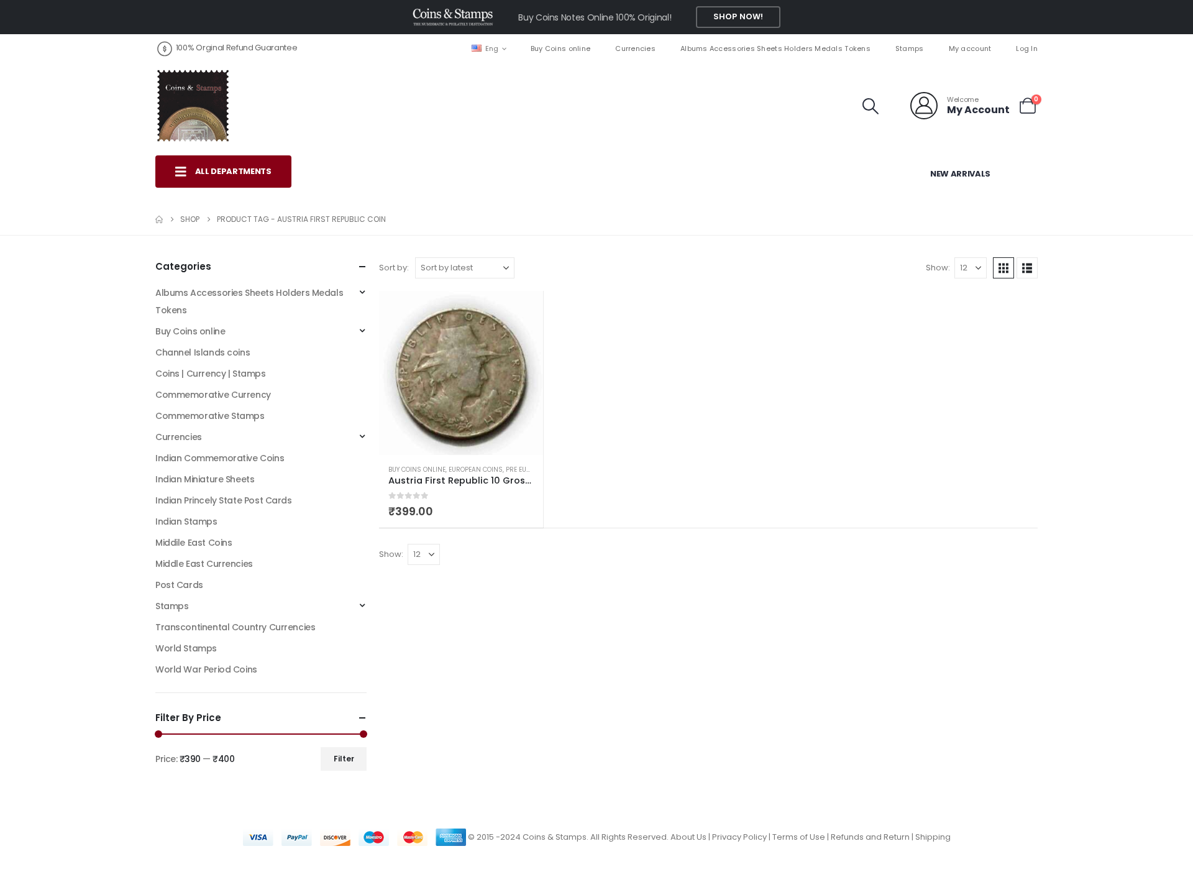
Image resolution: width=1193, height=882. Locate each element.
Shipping (933, 837)
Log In (1027, 48)
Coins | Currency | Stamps (210, 373)
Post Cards (179, 585)
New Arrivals (960, 174)
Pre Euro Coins (531, 469)
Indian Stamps (186, 521)
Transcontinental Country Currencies (235, 627)
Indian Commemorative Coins (219, 458)
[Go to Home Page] (159, 219)
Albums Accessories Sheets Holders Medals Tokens (775, 48)
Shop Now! (738, 16)
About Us (688, 837)
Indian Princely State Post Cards (223, 500)
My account (970, 48)
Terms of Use (798, 837)
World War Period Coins (206, 669)
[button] (870, 106)
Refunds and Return (870, 837)
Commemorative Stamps (210, 416)
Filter (344, 758)
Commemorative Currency (213, 394)
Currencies (635, 48)
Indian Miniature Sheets (204, 479)
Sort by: (394, 267)
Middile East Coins (193, 542)
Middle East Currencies (204, 564)
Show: (938, 267)
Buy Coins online (560, 48)
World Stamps (186, 648)
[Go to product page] (461, 373)
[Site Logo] (192, 105)
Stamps (909, 48)
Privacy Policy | (742, 837)
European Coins (476, 469)
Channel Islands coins (202, 352)
